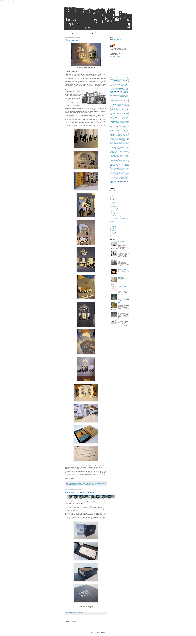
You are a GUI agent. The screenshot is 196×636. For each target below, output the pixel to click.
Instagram (81, 33)
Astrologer (119, 85)
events (127, 113)
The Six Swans (126, 173)
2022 (113, 197)
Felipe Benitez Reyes (124, 116)
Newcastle (116, 144)
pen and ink (117, 148)
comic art (121, 100)
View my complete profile (115, 56)
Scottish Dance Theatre (123, 159)
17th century (112, 77)
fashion (116, 116)
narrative (121, 140)
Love (116, 135)
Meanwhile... (120, 312)
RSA (119, 156)
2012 (113, 230)
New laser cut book (122, 269)
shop (122, 164)
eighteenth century (118, 112)
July (114, 211)
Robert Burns (112, 155)
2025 (113, 192)
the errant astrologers (118, 173)
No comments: (80, 481)
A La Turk (127, 79)
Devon (115, 105)
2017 (113, 221)
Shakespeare (119, 163)
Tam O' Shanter (124, 170)
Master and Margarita (101, 483)
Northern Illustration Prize (116, 146)
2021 (113, 199)
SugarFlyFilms (118, 169)
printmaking (113, 152)
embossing (87, 483)
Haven (114, 126)
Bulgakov (79, 483)
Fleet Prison (125, 117)
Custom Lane (125, 104)
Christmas (126, 99)
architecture (122, 81)
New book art (120, 277)
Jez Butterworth (118, 130)
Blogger (103, 632)
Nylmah (127, 146)
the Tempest (114, 174)
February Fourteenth (122, 286)
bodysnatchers (125, 89)
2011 (113, 232)
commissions (115, 101)
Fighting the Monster (114, 117)
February (115, 215)
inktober (128, 127)
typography (121, 177)
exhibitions (119, 114)
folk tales (123, 118)
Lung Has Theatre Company (123, 135)
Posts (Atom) (73, 621)
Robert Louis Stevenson (121, 155)
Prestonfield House (118, 151)
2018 (113, 204)
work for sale (91, 484)
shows (126, 164)
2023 (113, 195)
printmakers (125, 151)
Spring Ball (117, 168)
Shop (76, 33)
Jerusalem (112, 130)
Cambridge (122, 95)
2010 (113, 233)
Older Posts (104, 619)
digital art (120, 105)
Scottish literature (113, 160)
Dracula (117, 108)
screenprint (112, 161)
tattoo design (112, 172)
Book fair (121, 91)
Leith (113, 131)
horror (116, 127)
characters (122, 96)
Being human (115, 88)
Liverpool (120, 133)
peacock (111, 148)
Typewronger (114, 177)
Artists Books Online (116, 84)
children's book (119, 99)
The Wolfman (121, 174)
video (118, 179)
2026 (113, 190)
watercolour (123, 179)
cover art (119, 104)
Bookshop (112, 92)
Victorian (113, 179)
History (90, 483)
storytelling (112, 169)
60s (117, 79)
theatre (126, 174)
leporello (117, 131)
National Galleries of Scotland (115, 143)
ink (124, 127)
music (128, 139)
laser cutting (94, 483)
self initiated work (75, 484)
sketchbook (121, 165)
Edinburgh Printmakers (114, 110)
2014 (113, 226)
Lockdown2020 (113, 134)
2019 (113, 202)
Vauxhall (127, 178)
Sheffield (117, 164)
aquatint (116, 81)
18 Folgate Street (121, 77)
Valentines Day (117, 178)
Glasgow (127, 121)
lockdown (126, 133)
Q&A (128, 152)
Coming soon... (121, 294)
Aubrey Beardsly (125, 85)
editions (83, 483)
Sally (127, 156)
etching (98, 613)
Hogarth (123, 126)
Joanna (116, 45)
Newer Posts (68, 619)
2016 (113, 223)
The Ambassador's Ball (73, 40)
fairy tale (126, 114)
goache (117, 123)
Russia (70, 484)
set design (126, 161)
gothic (128, 123)
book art (75, 483)
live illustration (114, 133)
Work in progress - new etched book (122, 303)
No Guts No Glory (126, 144)
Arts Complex (112, 85)
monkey (113, 139)
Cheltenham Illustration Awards (124, 97)
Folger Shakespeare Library (115, 118)
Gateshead (122, 121)
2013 (113, 228)
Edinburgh (123, 109)
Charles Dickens (114, 97)
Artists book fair (119, 83)
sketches (127, 165)
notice (123, 146)
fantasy (111, 116)
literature (127, 131)
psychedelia (124, 152)
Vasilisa (123, 178)
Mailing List (92, 33)
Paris (127, 147)
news (121, 144)
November (115, 208)
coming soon (91, 613)
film (120, 117)
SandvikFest (122, 157)
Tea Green (119, 172)
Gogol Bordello (122, 123)
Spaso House (86, 484)
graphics (113, 125)
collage (111, 100)
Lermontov (123, 131)
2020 (113, 201)
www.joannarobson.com (116, 39)
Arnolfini (126, 81)
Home (66, 33)
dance (111, 105)
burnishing (117, 95)
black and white (123, 88)
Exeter (114, 114)
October (114, 209)
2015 (113, 224)
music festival (114, 140)
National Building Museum (123, 142)
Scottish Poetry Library (123, 160)
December (115, 206)
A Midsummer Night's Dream (74, 613)
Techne (124, 172)
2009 (113, 235)
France (128, 118)
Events (98, 33)
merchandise (118, 138)
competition (125, 101)
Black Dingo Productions (115, 89)
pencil (124, 148)
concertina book (126, 103)
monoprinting (118, 139)
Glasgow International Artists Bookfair (118, 122)
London (120, 134)
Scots (116, 159)
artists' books (71, 483)
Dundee (122, 108)
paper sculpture (121, 147)
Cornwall (114, 104)
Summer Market (125, 169)
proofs (120, 152)
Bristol (124, 92)
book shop (126, 91)
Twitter (86, 33)
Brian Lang (118, 92)
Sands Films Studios (114, 157)
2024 (113, 194)
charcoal (127, 96)
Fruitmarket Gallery (114, 121)
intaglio (119, 129)
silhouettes (81, 484)
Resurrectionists (115, 153)
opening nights (114, 147)
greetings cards (120, 125)
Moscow (67, 484)
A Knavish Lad (121, 79)
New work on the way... (122, 320)
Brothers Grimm (124, 93)
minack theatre (126, 138)
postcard (111, 151)
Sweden (117, 170)
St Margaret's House (124, 168)
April (114, 213)
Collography (116, 100)
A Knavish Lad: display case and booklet (80, 492)
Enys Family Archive (114, 113)
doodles (125, 105)
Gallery (71, 33)
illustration (120, 127)
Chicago (113, 99)
